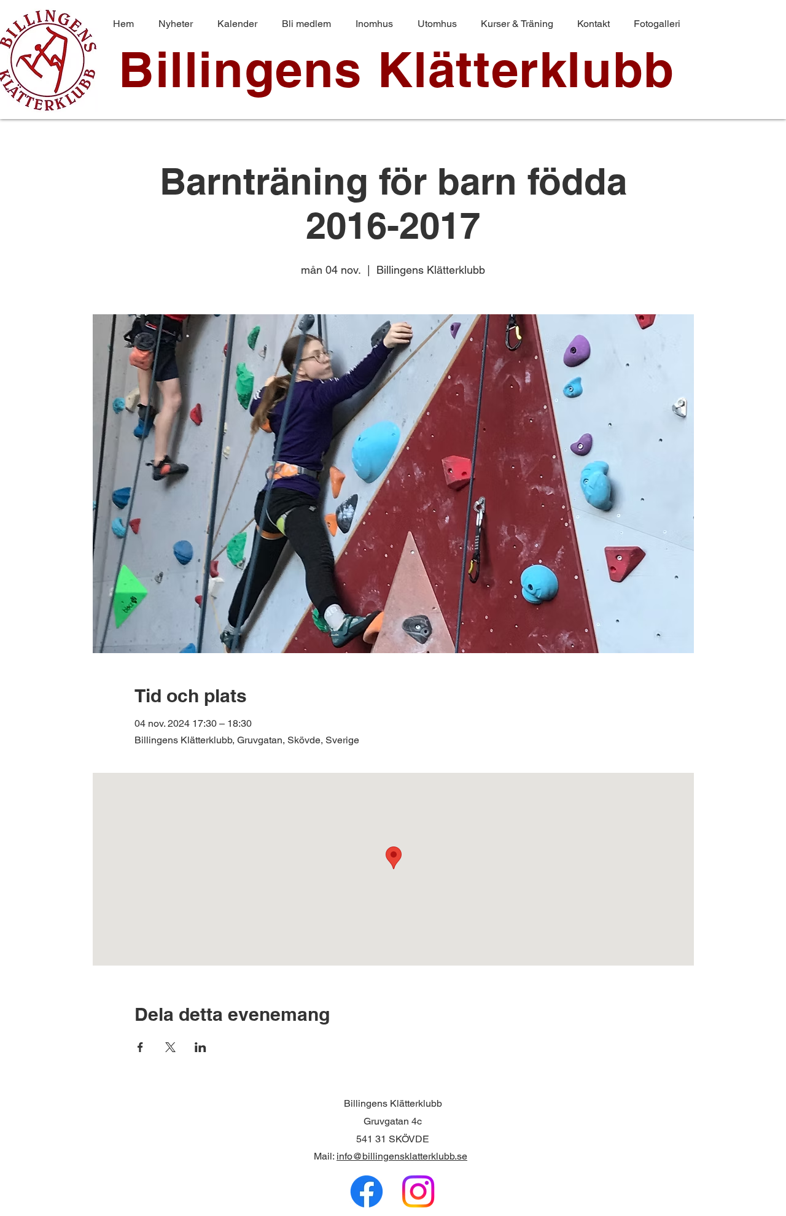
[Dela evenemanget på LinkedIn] (200, 1047)
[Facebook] (366, 1191)
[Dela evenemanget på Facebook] (140, 1047)
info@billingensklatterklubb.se (402, 1156)
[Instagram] (418, 1191)
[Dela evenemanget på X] (170, 1047)
